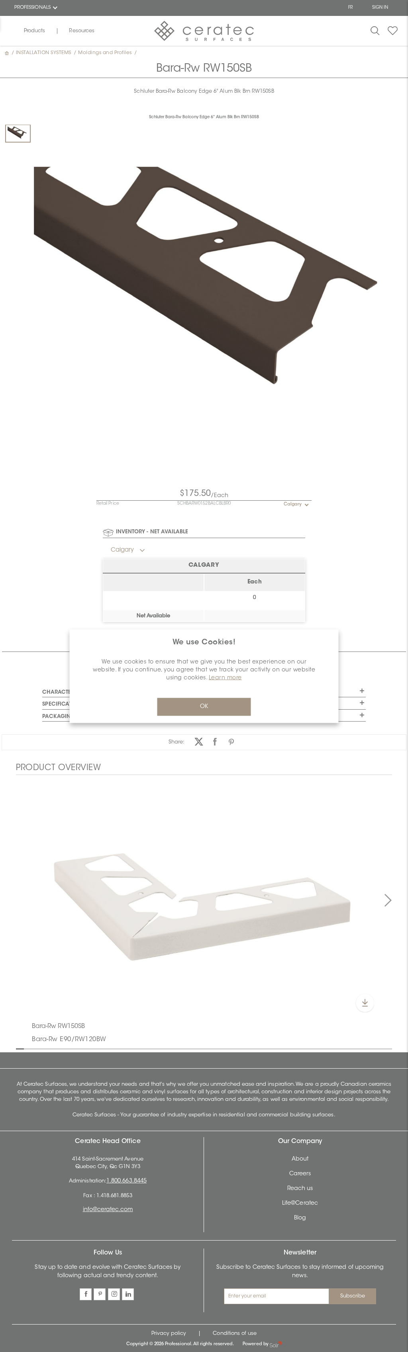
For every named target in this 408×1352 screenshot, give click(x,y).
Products (34, 30)
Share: (176, 742)
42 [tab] (347, 1048)
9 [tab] (84, 1048)
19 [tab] (163, 1048)
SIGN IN (380, 8)
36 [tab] (299, 1048)
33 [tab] (275, 1048)
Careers (300, 1174)
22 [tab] (187, 1048)
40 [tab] (331, 1048)
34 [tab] (283, 1048)
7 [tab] (68, 1048)
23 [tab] (195, 1048)
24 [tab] (203, 1048)
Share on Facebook (215, 742)
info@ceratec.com (108, 1210)
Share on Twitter (198, 742)
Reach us (300, 1189)
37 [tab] (307, 1048)
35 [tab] (291, 1048)
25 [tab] (211, 1048)
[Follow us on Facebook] (86, 1294)
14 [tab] (124, 1048)
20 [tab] (171, 1048)
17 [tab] (147, 1048)
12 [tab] (108, 1048)
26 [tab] (219, 1048)
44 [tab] (363, 1048)
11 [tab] (100, 1048)
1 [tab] (20, 1048)
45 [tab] (371, 1048)
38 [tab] (315, 1048)
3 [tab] (36, 1048)
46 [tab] (378, 1048)
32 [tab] (267, 1048)
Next (388, 900)
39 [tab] (323, 1048)
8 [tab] (76, 1048)
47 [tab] (386, 1048)
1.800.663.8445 (126, 1181)
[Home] (7, 53)
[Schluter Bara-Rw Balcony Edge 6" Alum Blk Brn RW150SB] (18, 133)
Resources (81, 30)
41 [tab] (339, 1048)
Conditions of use (235, 1333)
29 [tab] (243, 1048)
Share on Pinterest (231, 742)
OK (204, 706)
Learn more (225, 678)
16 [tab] (139, 1048)
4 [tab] (44, 1048)
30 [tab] (251, 1048)
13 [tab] (116, 1048)
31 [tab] (259, 1048)
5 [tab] (52, 1048)
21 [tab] (179, 1048)
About (300, 1159)
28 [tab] (235, 1048)
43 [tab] (355, 1048)
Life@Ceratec (300, 1203)
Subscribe (352, 1296)
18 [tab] (155, 1048)
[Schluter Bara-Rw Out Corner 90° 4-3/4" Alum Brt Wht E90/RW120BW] (204, 899)
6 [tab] (60, 1048)
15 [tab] (131, 1048)
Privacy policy (168, 1333)
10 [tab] (92, 1048)
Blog (300, 1218)
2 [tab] (28, 1048)
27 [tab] (227, 1048)
